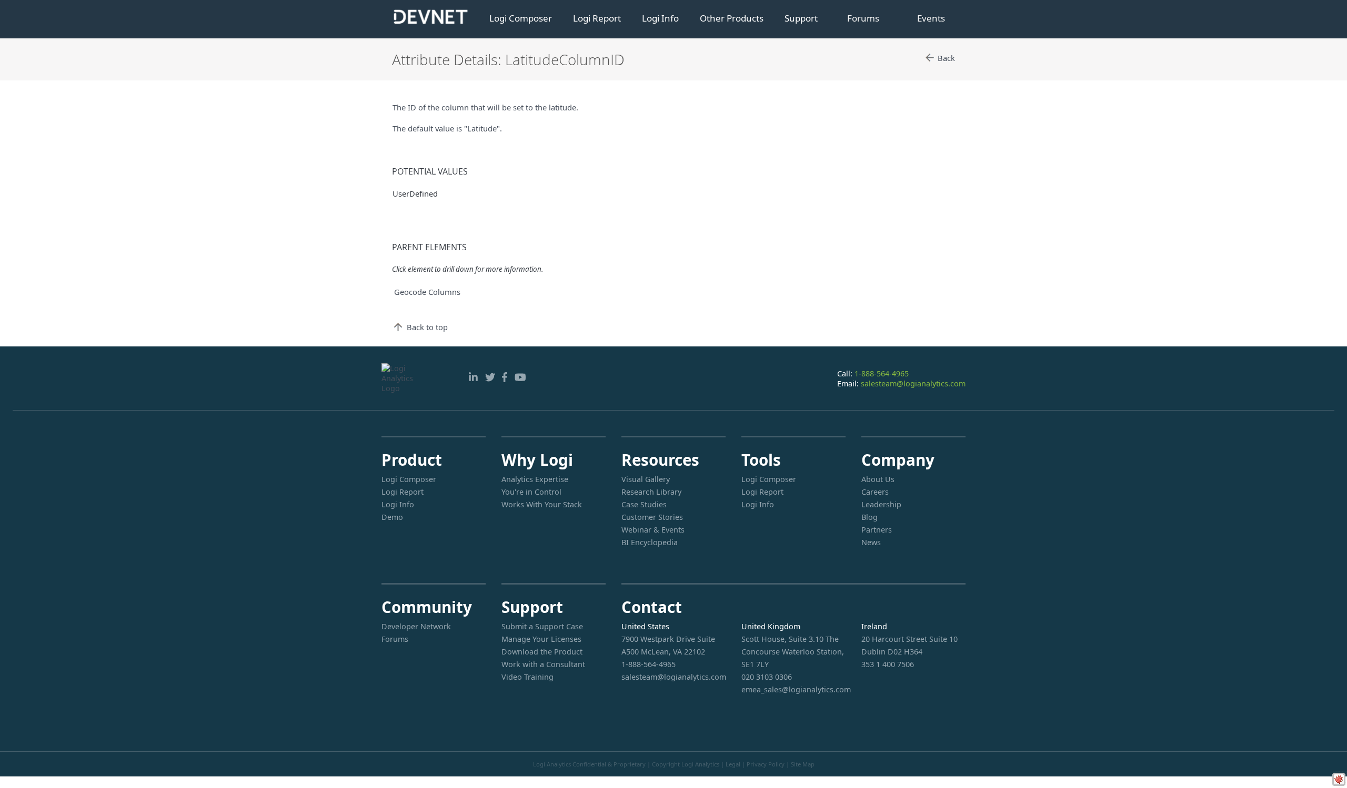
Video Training (527, 677)
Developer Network (416, 626)
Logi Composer (520, 18)
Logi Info (660, 18)
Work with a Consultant (543, 664)
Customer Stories (652, 517)
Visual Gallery (645, 479)
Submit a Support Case (542, 626)
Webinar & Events (653, 530)
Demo (392, 517)
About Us (877, 479)
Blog (869, 517)
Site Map (803, 764)
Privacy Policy (766, 764)
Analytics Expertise (534, 479)
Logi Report (597, 18)
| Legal (730, 764)
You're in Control (531, 492)
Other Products (731, 18)
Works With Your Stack (541, 504)
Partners (876, 530)
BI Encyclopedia (649, 542)
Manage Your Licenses (541, 639)
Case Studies (644, 504)
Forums (863, 18)
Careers (875, 492)
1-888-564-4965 (882, 373)
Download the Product (541, 652)
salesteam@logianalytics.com (913, 383)
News (871, 542)
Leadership (881, 504)
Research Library (651, 492)
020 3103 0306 (766, 677)
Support (801, 18)
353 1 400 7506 (887, 664)
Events (931, 18)
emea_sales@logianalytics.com (793, 689)
